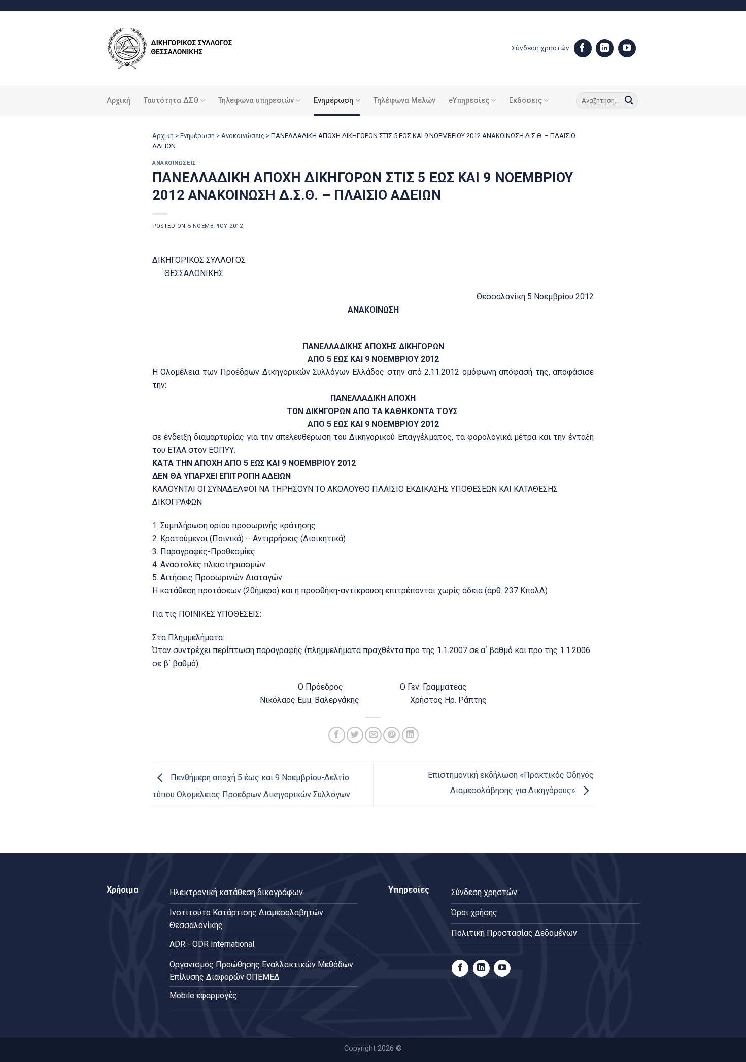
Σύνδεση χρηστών (540, 48)
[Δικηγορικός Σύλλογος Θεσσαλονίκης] (183, 48)
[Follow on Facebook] (583, 48)
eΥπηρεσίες (469, 100)
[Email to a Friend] (373, 735)
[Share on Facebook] (336, 735)
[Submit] (628, 101)
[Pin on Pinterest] (391, 735)
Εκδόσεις (525, 100)
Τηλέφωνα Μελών (404, 100)
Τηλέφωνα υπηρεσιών (256, 100)
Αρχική (118, 100)
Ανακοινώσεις (242, 136)
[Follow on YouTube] (627, 48)
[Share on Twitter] (355, 735)
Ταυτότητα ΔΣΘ (171, 100)
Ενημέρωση (333, 100)
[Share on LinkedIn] (410, 735)
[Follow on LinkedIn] (605, 48)
